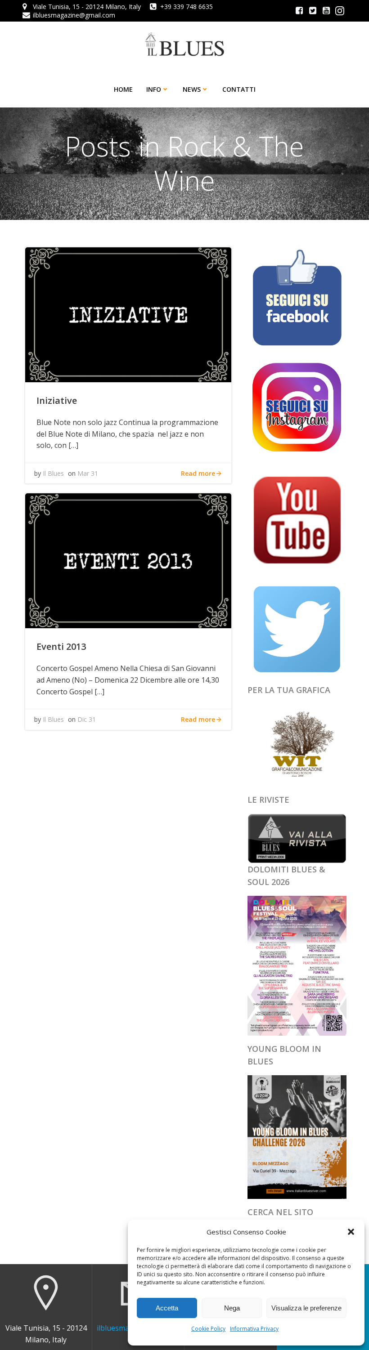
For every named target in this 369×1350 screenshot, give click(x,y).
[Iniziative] (128, 314)
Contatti (239, 89)
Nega (232, 1308)
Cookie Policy (208, 1328)
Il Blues (53, 473)
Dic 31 (86, 719)
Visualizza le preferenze (306, 1308)
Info (153, 89)
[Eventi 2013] (128, 560)
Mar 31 (87, 473)
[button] (351, 1231)
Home (123, 89)
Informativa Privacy (254, 1328)
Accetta (167, 1308)
